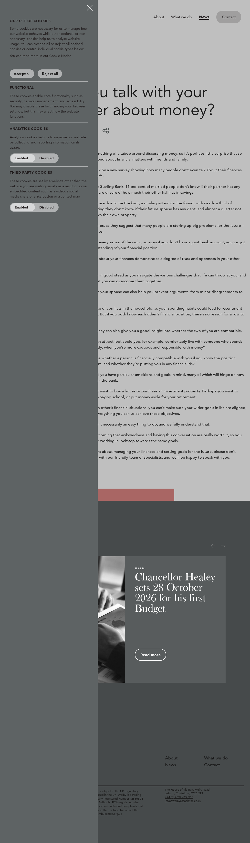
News (204, 16)
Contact (229, 17)
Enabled (21, 158)
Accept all (22, 73)
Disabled (46, 158)
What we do (181, 17)
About (158, 17)
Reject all (50, 73)
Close (90, 6)
